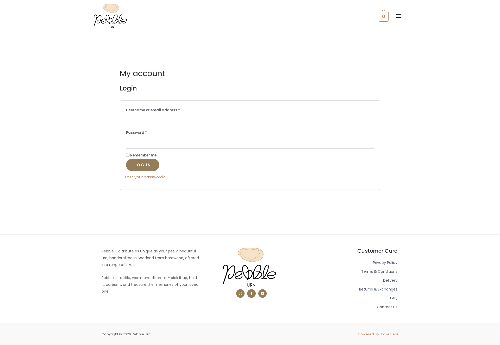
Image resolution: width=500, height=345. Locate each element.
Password (136, 132)
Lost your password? (145, 177)
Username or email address (153, 110)
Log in (142, 165)
